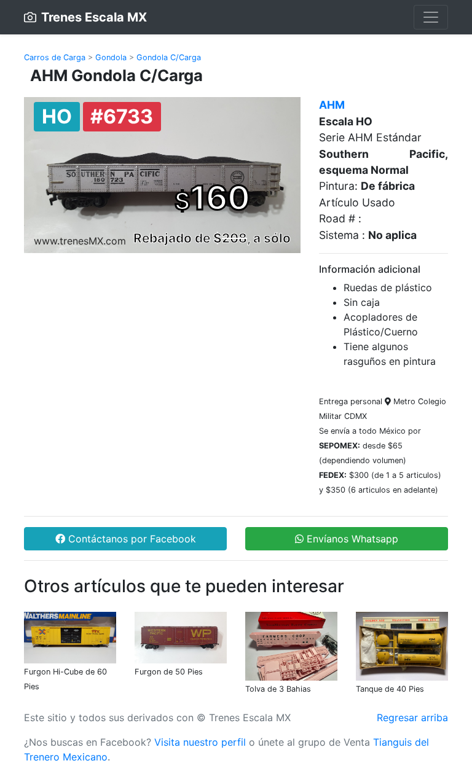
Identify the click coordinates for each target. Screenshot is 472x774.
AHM (332, 104)
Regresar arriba (412, 717)
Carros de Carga (54, 57)
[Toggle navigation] (431, 17)
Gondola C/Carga (168, 57)
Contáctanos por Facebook (130, 539)
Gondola (111, 57)
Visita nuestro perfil (200, 742)
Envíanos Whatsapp (351, 539)
